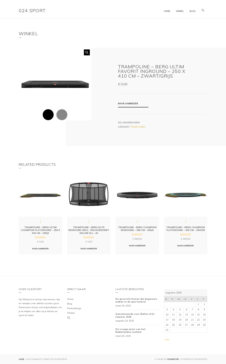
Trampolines (137, 126)
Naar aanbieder (128, 103)
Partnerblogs (74, 308)
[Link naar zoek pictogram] (203, 10)
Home (167, 11)
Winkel (180, 11)
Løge (22, 359)
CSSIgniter (173, 359)
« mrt (166, 339)
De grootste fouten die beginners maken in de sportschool (136, 300)
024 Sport (32, 10)
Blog (193, 11)
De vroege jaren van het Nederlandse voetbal (130, 331)
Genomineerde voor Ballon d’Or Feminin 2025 (135, 315)
